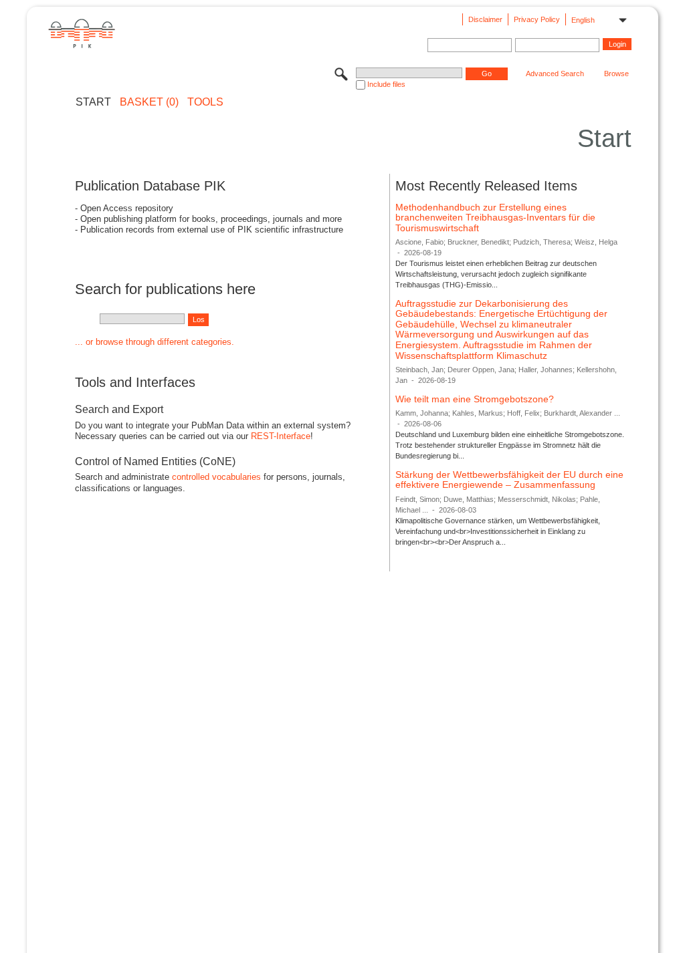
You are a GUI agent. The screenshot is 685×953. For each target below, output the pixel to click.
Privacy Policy (537, 19)
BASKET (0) (149, 102)
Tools (205, 102)
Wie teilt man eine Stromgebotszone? (474, 399)
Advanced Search (555, 74)
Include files (386, 84)
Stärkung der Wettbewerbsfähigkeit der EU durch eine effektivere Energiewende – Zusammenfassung (509, 480)
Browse (616, 74)
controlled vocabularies (216, 477)
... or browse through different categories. (154, 342)
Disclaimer (485, 19)
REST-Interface (280, 436)
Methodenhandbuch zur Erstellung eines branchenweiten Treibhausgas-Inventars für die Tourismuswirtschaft (495, 217)
